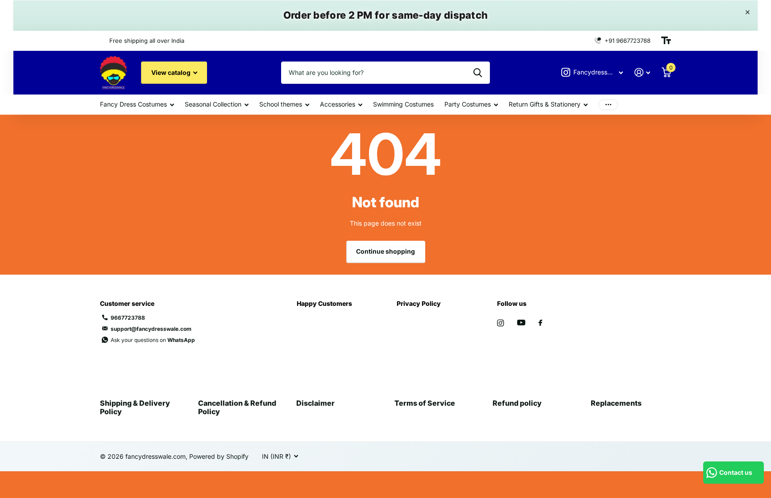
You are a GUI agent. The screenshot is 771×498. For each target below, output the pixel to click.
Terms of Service (424, 403)
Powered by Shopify (219, 456)
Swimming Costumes (403, 104)
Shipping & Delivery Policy (135, 407)
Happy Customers (324, 303)
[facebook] (540, 323)
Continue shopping (385, 251)
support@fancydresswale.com (151, 328)
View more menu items (608, 105)
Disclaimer (315, 403)
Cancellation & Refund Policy (237, 407)
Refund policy (517, 403)
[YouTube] (521, 323)
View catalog (171, 72)
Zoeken (477, 73)
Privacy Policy (419, 303)
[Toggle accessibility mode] (666, 40)
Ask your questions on (153, 340)
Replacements (616, 403)
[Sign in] (642, 72)
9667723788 (128, 317)
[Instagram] (500, 323)
